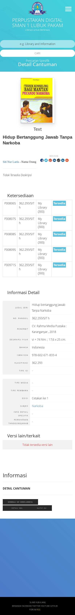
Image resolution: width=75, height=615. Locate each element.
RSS (38, 609)
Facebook (27, 606)
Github (54, 606)
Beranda (16, 606)
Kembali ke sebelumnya (20, 502)
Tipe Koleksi (11, 573)
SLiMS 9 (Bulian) (38, 602)
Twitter (36, 606)
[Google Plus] (50, 160)
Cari (38, 53)
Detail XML (17, 508)
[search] (37, 44)
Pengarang (10, 541)
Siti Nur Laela (11, 161)
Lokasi (8, 584)
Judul (7, 531)
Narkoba (37, 406)
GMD (7, 594)
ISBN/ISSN (10, 562)
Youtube (45, 606)
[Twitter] (46, 160)
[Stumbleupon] (67, 160)
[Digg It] (54, 160)
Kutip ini (42, 508)
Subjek (8, 552)
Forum (32, 609)
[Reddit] (58, 160)
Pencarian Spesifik (37, 61)
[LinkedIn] (62, 160)
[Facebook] (42, 160)
